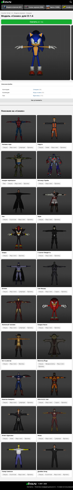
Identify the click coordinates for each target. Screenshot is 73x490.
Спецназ (37, 89)
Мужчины (38, 96)
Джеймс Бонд (42, 471)
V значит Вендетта (44, 252)
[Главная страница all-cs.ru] (6, 2)
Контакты (30, 487)
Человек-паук (7, 144)
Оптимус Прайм (43, 180)
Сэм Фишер (42, 288)
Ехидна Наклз (42, 325)
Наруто (40, 144)
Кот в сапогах (6, 361)
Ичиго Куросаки (7, 435)
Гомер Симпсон (7, 471)
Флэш (40, 435)
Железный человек (8, 325)
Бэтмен (4, 288)
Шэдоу (4, 252)
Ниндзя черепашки (8, 180)
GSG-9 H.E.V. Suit (43, 399)
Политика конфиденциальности (45, 487)
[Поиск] (70, 2)
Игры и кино (38, 92)
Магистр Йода (43, 361)
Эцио (39, 216)
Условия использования (65, 487)
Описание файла (6, 84)
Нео (3, 216)
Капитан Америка (8, 399)
